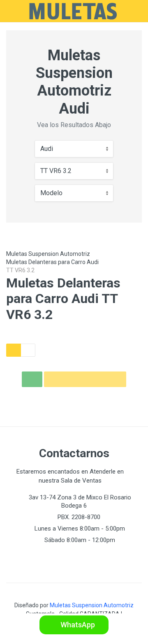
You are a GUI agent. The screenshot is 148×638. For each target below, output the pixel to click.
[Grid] (13, 350)
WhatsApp (77, 624)
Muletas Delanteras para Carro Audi (52, 262)
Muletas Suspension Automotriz (48, 254)
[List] (28, 350)
